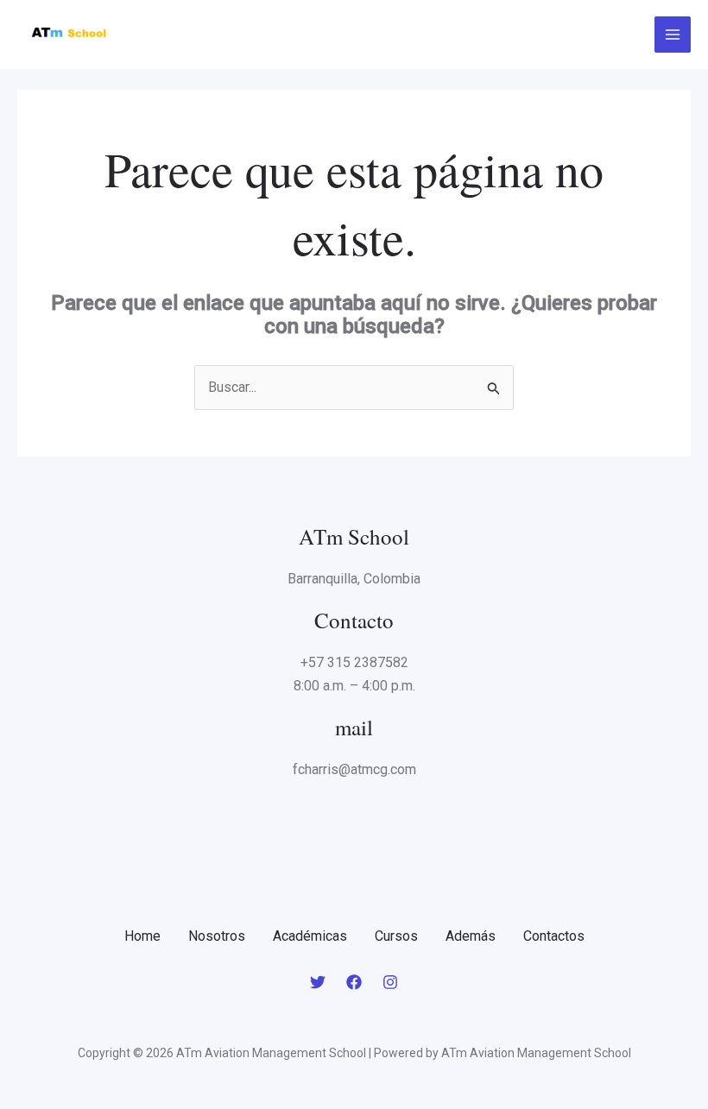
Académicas (310, 936)
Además (471, 936)
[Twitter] (318, 982)
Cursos (396, 936)
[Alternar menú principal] (672, 34)
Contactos (554, 936)
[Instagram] (390, 982)
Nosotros (216, 936)
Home (142, 936)
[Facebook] (354, 982)
